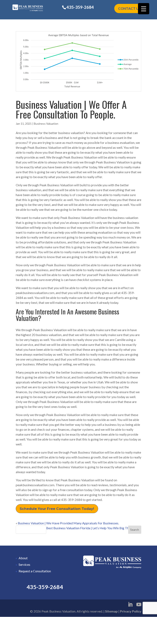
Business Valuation (46, 123)
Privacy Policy (130, 611)
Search (134, 529)
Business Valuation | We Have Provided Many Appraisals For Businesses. (68, 523)
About (23, 558)
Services (24, 564)
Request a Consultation (35, 571)
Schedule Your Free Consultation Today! (57, 509)
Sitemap (111, 611)
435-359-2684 (80, 7)
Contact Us (129, 8)
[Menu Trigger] (143, 8)
